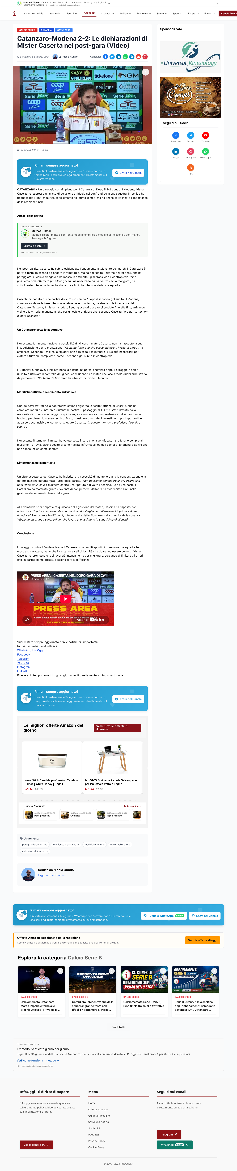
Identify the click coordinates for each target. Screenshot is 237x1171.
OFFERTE (89, 13)
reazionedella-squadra (66, 844)
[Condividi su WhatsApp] (125, 56)
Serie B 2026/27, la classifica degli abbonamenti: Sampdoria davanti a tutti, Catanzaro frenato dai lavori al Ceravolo (195, 1006)
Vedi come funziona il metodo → (38, 1060)
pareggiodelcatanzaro (34, 844)
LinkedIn (22, 671)
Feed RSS (72, 13)
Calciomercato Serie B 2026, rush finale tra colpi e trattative (143, 1003)
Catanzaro (63, 30)
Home (92, 1103)
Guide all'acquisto (99, 1115)
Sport (176, 13)
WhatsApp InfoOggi (30, 650)
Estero (191, 13)
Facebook (23, 654)
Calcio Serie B (27, 30)
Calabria (46, 30)
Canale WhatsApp (166, 915)
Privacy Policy (96, 1141)
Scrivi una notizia (33, 13)
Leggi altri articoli (49, 875)
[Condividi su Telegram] (131, 56)
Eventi (207, 13)
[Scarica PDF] (145, 56)
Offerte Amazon (98, 1109)
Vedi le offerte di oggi (202, 940)
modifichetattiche (94, 844)
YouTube (23, 663)
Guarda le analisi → (34, 245)
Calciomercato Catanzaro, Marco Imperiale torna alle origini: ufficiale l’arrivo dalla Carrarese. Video (39, 1006)
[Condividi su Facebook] (105, 56)
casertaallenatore (120, 844)
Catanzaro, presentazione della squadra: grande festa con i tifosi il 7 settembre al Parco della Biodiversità (92, 1006)
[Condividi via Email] (138, 56)
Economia (142, 13)
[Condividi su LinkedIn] (118, 56)
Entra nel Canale (131, 172)
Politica (124, 13)
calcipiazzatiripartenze (35, 851)
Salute (160, 13)
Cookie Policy (96, 1147)
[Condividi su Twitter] (112, 56)
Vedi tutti (118, 1027)
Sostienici (54, 13)
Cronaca (106, 13)
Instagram (24, 667)
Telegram (23, 658)
